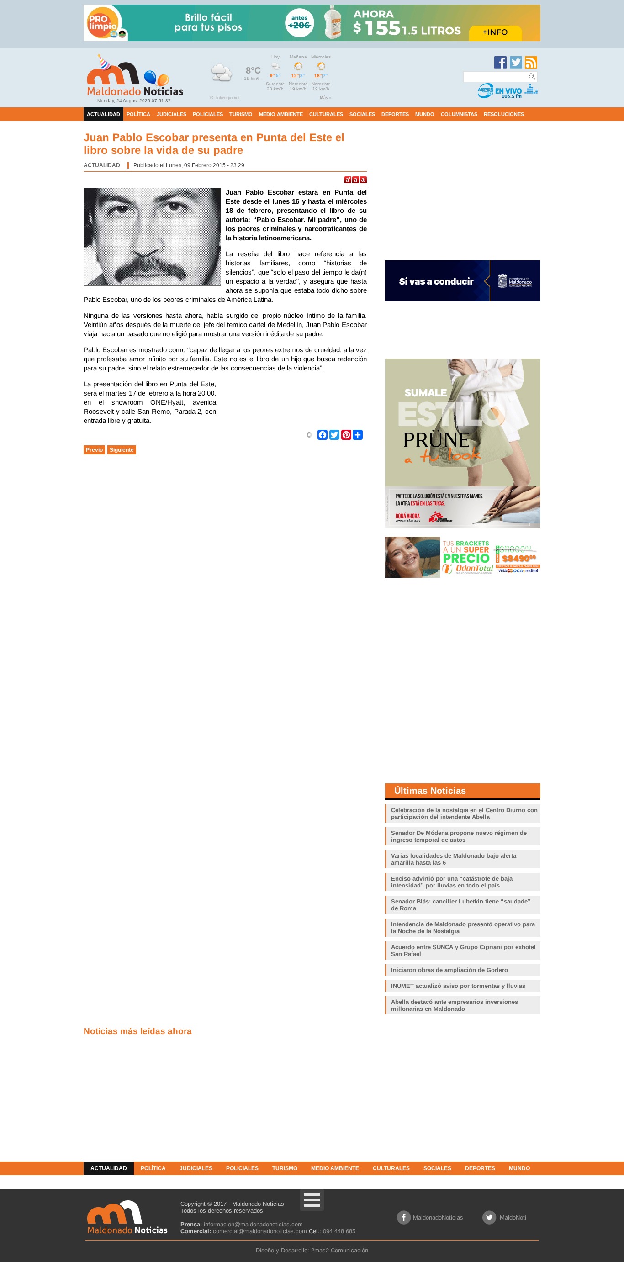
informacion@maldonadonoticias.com (253, 1224)
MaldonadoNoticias (438, 1217)
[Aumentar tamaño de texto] (347, 179)
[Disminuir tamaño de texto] (363, 179)
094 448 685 (339, 1231)
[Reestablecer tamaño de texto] (355, 179)
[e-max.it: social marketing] (309, 434)
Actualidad (102, 165)
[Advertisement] (294, 402)
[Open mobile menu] (312, 1200)
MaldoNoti (513, 1217)
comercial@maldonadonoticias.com (260, 1231)
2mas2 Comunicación (339, 1250)
